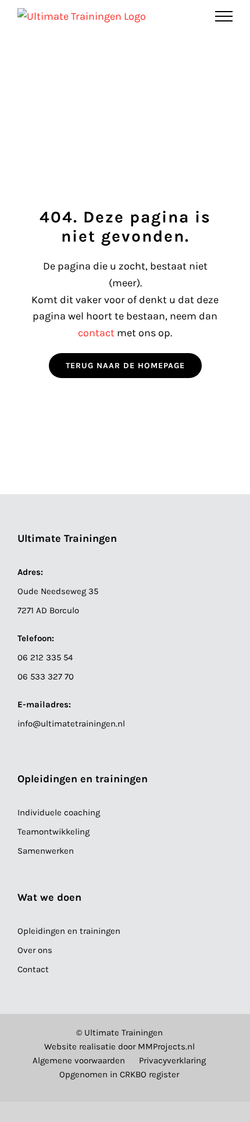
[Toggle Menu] (224, 16)
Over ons (34, 950)
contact (97, 332)
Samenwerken (45, 851)
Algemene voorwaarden (79, 1060)
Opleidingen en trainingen (68, 931)
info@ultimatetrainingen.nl (71, 723)
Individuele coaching (58, 812)
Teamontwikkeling (53, 831)
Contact (33, 969)
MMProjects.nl (166, 1046)
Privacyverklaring (172, 1060)
